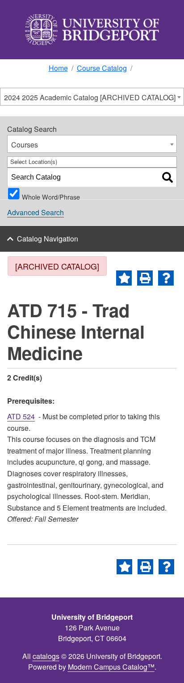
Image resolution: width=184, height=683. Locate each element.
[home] (92, 29)
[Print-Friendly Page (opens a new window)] (145, 278)
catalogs (46, 656)
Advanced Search (35, 212)
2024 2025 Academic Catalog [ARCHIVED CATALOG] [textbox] (90, 97)
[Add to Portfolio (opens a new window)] (124, 278)
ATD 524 (21, 416)
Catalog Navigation (47, 238)
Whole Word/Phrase (51, 195)
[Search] (167, 177)
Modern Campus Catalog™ (111, 667)
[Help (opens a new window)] (166, 278)
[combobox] (92, 97)
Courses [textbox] (24, 144)
